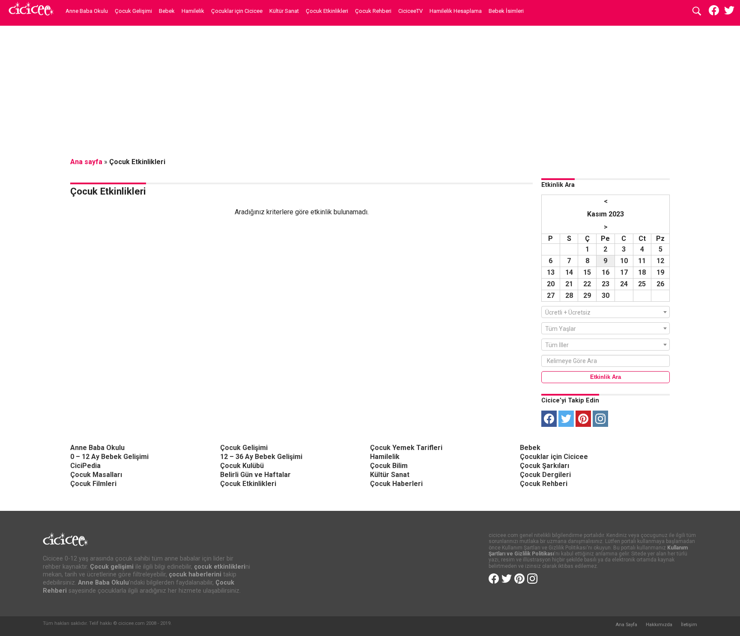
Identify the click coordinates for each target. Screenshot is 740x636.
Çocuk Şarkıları (544, 466)
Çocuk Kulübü (242, 466)
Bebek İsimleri (506, 11)
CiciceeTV (410, 11)
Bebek (167, 11)
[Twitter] (566, 419)
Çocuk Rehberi (373, 11)
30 (605, 295)
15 (587, 272)
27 (551, 295)
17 (624, 272)
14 (569, 272)
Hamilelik (193, 11)
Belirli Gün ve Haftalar (255, 475)
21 (569, 284)
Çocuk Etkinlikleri (327, 11)
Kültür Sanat (284, 11)
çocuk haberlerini (195, 574)
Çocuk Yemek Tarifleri (406, 448)
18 (642, 272)
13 (551, 272)
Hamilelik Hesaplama (456, 11)
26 (660, 284)
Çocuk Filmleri (93, 484)
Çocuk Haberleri (396, 484)
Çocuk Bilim (389, 466)
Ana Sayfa (626, 624)
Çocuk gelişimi (112, 566)
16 (605, 272)
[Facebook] (549, 419)
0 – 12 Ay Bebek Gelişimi (109, 457)
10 (624, 261)
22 (587, 284)
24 (624, 284)
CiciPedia (85, 466)
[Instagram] (600, 419)
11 (642, 261)
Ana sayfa (86, 162)
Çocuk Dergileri (545, 475)
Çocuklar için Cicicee (237, 11)
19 (660, 272)
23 (605, 284)
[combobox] (605, 312)
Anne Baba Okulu (87, 11)
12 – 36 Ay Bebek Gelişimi (261, 457)
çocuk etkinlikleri (219, 566)
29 (587, 295)
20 (551, 284)
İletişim (689, 624)
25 (642, 284)
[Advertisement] (370, 92)
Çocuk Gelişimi (133, 11)
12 (660, 261)
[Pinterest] (583, 419)
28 (569, 295)
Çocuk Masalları (96, 475)
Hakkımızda (659, 624)
